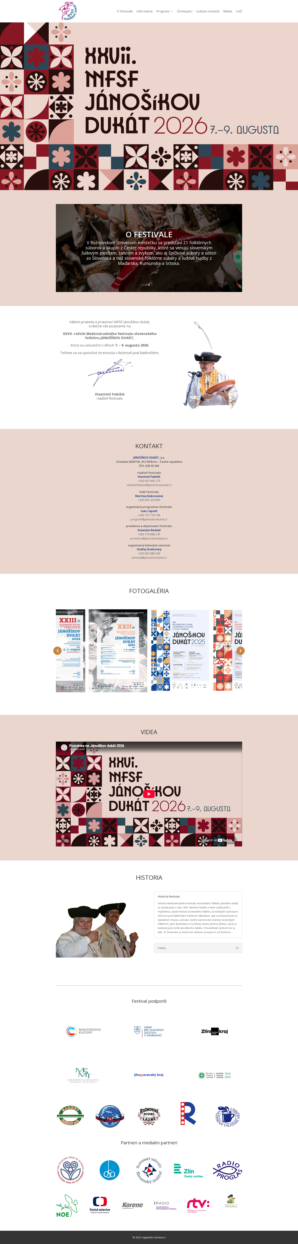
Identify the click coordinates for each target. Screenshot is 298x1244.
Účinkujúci (184, 11)
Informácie (145, 11)
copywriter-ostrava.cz (154, 1237)
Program (163, 11)
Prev (57, 651)
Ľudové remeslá (207, 11)
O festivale (125, 11)
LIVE (239, 11)
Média (227, 11)
